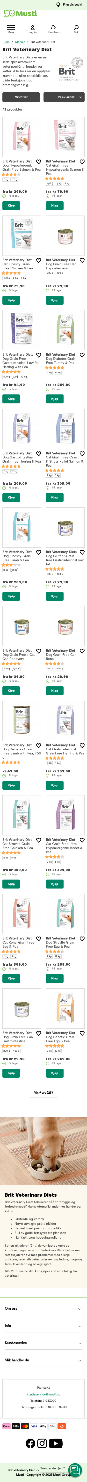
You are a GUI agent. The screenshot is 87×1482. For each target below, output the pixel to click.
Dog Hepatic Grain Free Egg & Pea (60, 1037)
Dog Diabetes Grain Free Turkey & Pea (61, 359)
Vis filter (21, 97)
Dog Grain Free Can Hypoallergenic (61, 264)
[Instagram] (42, 1443)
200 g (50, 273)
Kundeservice (16, 1343)
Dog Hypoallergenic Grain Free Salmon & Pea (21, 166)
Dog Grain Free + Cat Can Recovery (18, 655)
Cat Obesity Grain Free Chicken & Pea (17, 264)
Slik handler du (17, 1360)
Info (8, 1326)
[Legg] (38, 162)
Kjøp (11, 205)
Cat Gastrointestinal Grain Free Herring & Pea (65, 749)
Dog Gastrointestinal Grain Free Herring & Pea (21, 458)
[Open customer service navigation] (75, 1470)
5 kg (67, 183)
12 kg (14, 179)
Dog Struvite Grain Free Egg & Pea (60, 943)
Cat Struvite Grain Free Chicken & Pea (17, 844)
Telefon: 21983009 (43, 1400)
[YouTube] (55, 1443)
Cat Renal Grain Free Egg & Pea (18, 943)
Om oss (11, 1309)
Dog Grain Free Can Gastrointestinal (17, 1037)
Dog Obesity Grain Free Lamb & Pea (17, 556)
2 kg (5, 179)
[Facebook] (30, 1443)
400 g (50, 183)
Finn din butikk (72, 4)
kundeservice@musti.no (43, 1394)
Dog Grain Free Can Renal (61, 655)
